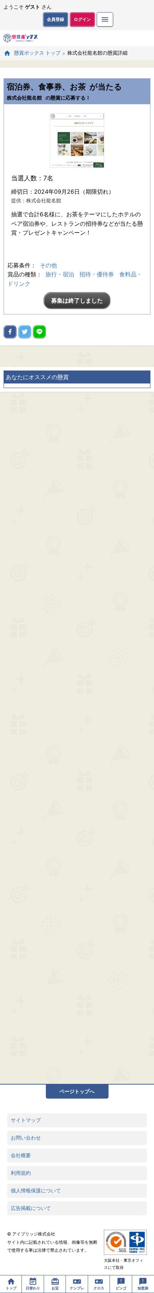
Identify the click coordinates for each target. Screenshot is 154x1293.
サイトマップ (26, 1120)
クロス (98, 1288)
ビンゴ (121, 1288)
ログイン (82, 19)
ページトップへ (77, 1091)
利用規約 (21, 1173)
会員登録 (55, 19)
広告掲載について (31, 1208)
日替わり (33, 1288)
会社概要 (21, 1155)
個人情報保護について (36, 1190)
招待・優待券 (97, 274)
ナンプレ (77, 1288)
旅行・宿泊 (59, 274)
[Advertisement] (77, 738)
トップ (11, 1288)
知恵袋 (143, 1288)
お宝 (55, 1288)
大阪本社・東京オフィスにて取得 (123, 1264)
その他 (48, 265)
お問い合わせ (26, 1138)
